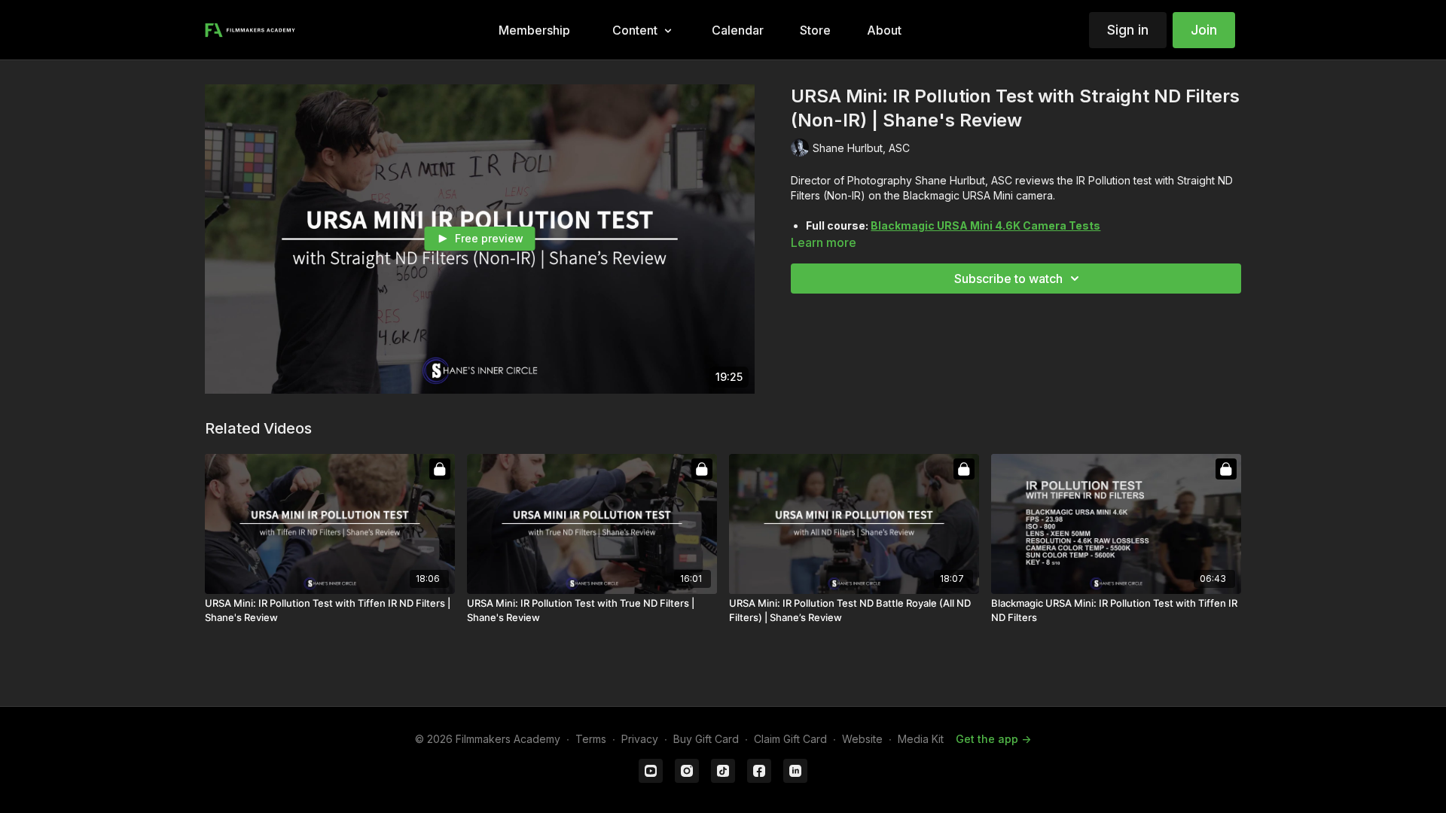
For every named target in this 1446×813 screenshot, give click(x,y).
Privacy (639, 738)
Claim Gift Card (790, 738)
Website (862, 738)
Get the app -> (993, 738)
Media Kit (921, 738)
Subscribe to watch (1008, 278)
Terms (590, 738)
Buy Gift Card (706, 738)
